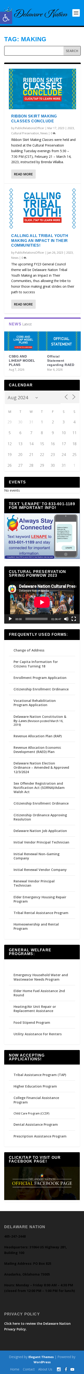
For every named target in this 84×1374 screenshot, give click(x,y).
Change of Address (29, 650)
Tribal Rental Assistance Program (41, 913)
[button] (6, 18)
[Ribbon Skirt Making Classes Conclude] (42, 89)
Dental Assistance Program (36, 1124)
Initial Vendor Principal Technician (41, 842)
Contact (29, 1369)
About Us (45, 1369)
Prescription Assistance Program (40, 1136)
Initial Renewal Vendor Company (40, 869)
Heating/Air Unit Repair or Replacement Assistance (35, 1008)
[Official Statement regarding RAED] (61, 341)
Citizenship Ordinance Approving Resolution (40, 817)
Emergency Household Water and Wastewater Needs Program (41, 977)
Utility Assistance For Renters (38, 1034)
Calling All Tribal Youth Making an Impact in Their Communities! (39, 241)
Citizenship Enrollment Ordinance (41, 689)
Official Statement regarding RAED (60, 360)
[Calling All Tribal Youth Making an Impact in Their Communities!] (42, 208)
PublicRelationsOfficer (29, 128)
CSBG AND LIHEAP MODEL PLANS (22, 360)
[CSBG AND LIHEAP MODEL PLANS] (23, 341)
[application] (42, 602)
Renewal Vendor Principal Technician (34, 883)
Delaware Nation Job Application (40, 830)
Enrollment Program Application (40, 677)
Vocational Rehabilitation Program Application (35, 702)
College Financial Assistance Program (36, 1099)
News (44, 133)
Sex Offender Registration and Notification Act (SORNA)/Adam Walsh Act (39, 787)
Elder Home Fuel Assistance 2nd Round (39, 993)
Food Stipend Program (32, 1022)
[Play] (10, 619)
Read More (23, 174)
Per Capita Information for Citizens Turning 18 (36, 663)
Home (14, 1369)
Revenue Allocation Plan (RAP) (38, 736)
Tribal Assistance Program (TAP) (40, 1075)
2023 (70, 128)
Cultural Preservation (25, 133)
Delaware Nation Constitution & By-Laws (40, 718)
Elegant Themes (41, 1357)
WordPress (42, 1362)
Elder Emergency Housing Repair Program (40, 899)
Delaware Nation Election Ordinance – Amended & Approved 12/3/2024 (41, 767)
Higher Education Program (35, 1086)
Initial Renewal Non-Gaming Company (37, 856)
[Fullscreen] (73, 619)
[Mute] (66, 619)
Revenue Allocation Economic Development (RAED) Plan (37, 749)
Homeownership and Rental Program (36, 926)
